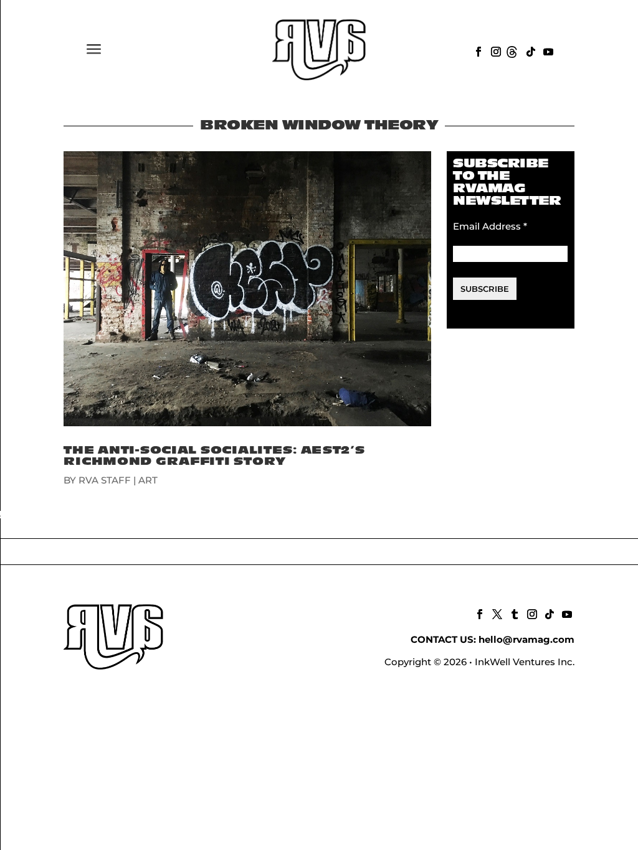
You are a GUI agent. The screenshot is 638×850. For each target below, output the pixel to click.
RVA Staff (105, 480)
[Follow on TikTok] (529, 50)
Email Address (490, 226)
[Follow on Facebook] (477, 50)
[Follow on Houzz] (512, 50)
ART (148, 480)
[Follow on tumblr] (513, 613)
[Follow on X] (496, 613)
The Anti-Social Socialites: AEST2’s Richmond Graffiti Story (214, 456)
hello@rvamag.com (526, 639)
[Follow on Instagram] (494, 50)
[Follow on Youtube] (547, 50)
